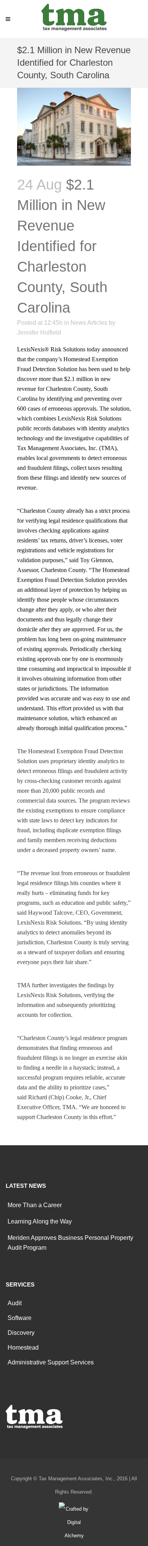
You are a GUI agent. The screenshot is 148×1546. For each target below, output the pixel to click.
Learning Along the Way (40, 1221)
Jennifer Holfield (39, 332)
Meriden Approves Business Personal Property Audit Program (70, 1243)
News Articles (89, 322)
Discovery (21, 1332)
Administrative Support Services (51, 1362)
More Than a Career (35, 1205)
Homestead (23, 1347)
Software (19, 1318)
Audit (15, 1303)
